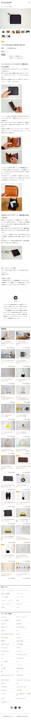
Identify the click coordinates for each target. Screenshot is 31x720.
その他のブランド (5, 702)
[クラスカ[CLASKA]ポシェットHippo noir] (23, 372)
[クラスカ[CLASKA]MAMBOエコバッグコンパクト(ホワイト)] (23, 530)
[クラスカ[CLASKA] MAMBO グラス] (8, 567)
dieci (2, 664)
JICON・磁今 (4, 637)
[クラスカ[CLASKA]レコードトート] (23, 478)
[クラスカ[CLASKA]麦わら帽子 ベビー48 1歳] (23, 512)
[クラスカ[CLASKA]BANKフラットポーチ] (8, 512)
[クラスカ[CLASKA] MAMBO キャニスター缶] (8, 459)
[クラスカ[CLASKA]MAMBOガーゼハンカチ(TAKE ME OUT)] (23, 389)
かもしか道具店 (5, 620)
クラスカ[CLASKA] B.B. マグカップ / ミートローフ (7, 362)
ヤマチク (3, 693)
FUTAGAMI (4, 686)
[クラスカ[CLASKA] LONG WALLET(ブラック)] (8, 478)
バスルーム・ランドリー (7, 600)
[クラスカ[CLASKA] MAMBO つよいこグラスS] (23, 548)
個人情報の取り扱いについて (9, 716)
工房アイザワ (4, 627)
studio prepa (4, 647)
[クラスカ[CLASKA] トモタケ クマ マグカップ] (23, 425)
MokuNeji (3, 690)
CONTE (3, 630)
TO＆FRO (3, 668)
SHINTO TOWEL (5, 644)
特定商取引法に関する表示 (22, 716)
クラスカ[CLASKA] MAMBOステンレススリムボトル (7, 343)
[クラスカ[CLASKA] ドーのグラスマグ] (8, 372)
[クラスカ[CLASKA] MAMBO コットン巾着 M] (23, 442)
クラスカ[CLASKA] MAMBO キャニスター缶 (7, 468)
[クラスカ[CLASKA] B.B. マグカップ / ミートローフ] (8, 353)
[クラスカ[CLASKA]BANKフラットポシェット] (23, 495)
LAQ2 (2, 698)
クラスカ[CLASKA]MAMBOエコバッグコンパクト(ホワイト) (23, 538)
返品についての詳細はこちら (16, 56)
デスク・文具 (4, 597)
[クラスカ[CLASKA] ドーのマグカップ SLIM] (23, 408)
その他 (2, 607)
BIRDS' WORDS (5, 680)
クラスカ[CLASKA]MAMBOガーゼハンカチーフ (8, 398)
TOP (2, 6)
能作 (2, 671)
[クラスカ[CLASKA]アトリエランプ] (8, 425)
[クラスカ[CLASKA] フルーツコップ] (23, 567)
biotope (3, 683)
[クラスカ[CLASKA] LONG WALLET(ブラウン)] (23, 459)
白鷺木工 (3, 640)
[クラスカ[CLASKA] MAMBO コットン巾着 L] (8, 442)
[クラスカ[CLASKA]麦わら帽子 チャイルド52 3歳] (8, 530)
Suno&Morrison (5, 651)
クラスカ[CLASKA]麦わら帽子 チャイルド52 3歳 (8, 538)
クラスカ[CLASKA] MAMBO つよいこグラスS (22, 557)
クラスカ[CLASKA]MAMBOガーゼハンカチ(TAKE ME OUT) (23, 398)
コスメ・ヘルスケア (6, 603)
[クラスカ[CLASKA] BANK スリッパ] (8, 495)
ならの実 (6, 2)
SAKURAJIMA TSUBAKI (7, 634)
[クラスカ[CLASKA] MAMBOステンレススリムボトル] (8, 335)
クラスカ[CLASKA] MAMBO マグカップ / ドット (23, 362)
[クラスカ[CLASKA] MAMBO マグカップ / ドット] (23, 353)
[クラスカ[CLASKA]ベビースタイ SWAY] (8, 408)
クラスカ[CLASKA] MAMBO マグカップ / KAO (22, 343)
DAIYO (2, 654)
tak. (2, 658)
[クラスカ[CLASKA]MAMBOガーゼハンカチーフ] (8, 389)
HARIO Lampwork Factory (7, 676)
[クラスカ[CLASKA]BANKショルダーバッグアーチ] (8, 548)
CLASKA (3, 623)
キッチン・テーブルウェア (7, 590)
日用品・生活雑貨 (8, 6)
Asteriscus (4, 616)
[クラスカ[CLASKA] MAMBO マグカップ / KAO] (23, 335)
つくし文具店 (4, 661)
